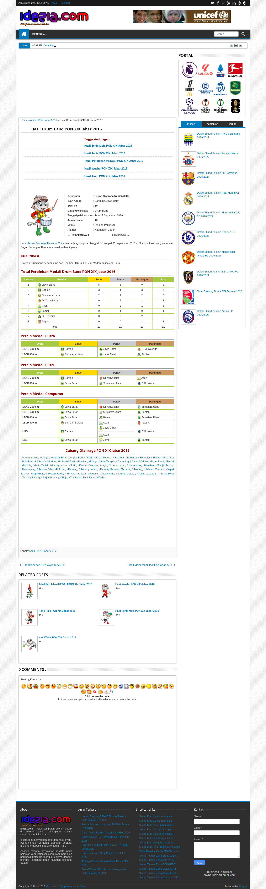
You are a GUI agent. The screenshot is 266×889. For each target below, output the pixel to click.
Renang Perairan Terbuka (115, 469)
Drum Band (157, 461)
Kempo (94, 465)
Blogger (243, 886)
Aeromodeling (30, 457)
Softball (81, 473)
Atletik (89, 457)
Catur (135, 461)
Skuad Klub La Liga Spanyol (155, 829)
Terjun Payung (51, 477)
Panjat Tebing (166, 465)
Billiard (156, 457)
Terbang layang (31, 477)
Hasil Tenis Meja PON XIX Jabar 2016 (108, 145)
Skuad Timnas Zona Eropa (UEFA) (158, 855)
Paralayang (28, 469)
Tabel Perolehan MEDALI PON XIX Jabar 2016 (113, 161)
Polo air (60, 469)
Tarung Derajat (126, 473)
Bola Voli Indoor (47, 461)
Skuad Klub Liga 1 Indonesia (155, 816)
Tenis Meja (167, 473)
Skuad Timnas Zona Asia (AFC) (157, 860)
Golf (36, 465)
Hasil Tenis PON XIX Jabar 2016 (104, 153)
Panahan (149, 465)
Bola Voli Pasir (67, 461)
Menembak (134, 465)
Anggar (45, 457)
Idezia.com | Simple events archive (65, 886)
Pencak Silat (45, 469)
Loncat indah (118, 465)
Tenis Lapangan (147, 473)
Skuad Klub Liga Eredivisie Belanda (159, 847)
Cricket (144, 461)
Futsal (170, 461)
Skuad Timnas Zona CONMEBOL (158, 864)
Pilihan (191, 124)
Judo (73, 465)
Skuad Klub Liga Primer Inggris (156, 825)
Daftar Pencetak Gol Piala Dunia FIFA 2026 (65, 45)
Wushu (101, 477)
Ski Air (70, 473)
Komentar (212, 124)
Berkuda (132, 457)
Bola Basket (29, 461)
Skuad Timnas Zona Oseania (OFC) (159, 877)
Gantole (26, 465)
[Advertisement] (97, 85)
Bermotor (145, 457)
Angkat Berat (59, 457)
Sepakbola (38, 34)
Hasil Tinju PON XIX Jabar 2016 (104, 176)
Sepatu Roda (55, 473)
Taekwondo (107, 473)
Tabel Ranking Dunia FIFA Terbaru (158, 851)
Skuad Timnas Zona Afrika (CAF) (157, 873)
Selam (149, 469)
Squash (93, 473)
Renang (72, 469)
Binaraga (168, 457)
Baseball (119, 457)
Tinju (64, 477)
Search (242, 34)
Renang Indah (88, 469)
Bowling (82, 461)
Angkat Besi (76, 457)
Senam (160, 469)
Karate (83, 465)
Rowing (137, 469)
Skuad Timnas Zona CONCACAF (158, 868)
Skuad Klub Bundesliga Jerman (157, 838)
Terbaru (233, 124)
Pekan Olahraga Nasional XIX (44, 243)
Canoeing (123, 461)
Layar (104, 465)
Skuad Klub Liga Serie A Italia (155, 833)
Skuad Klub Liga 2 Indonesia (155, 820)
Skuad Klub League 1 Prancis (156, 842)
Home (24, 34)
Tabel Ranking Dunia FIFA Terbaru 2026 (219, 291)
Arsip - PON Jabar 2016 (42, 551)
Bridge (93, 461)
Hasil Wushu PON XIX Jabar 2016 (105, 168)
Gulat (45, 465)
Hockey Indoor (59, 465)
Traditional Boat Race (82, 477)
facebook (217, 3)
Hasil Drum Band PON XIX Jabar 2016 (66, 128)
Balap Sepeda (103, 457)
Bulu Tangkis (107, 461)
